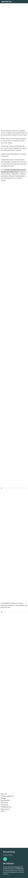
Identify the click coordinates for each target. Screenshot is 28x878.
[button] (25, 1)
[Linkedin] (5, 859)
